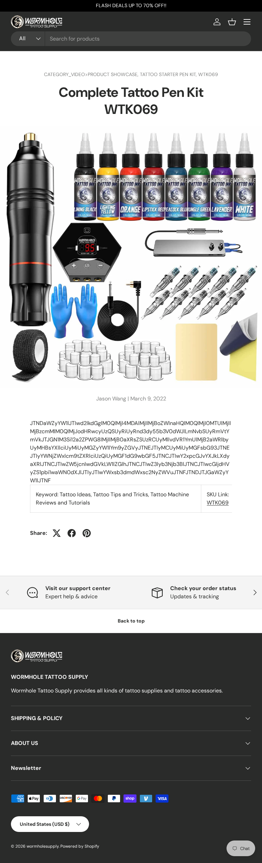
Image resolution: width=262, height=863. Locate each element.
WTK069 (208, 74)
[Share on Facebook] (71, 533)
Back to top (131, 621)
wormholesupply (43, 846)
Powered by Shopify (79, 846)
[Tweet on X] (56, 533)
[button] (231, 21)
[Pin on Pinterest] (86, 533)
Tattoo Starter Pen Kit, (169, 74)
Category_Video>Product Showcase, (92, 74)
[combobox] (131, 38)
